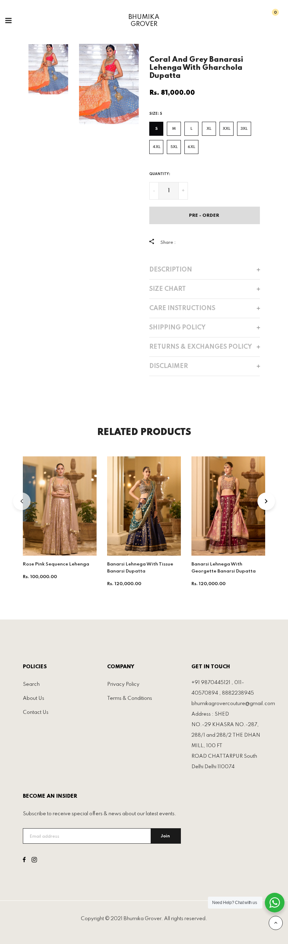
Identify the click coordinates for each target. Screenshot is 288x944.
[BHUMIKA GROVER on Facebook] (24, 861)
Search (31, 684)
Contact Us (35, 712)
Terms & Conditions (129, 698)
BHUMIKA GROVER (144, 20)
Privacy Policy (123, 684)
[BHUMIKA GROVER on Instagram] (34, 861)
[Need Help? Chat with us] (274, 902)
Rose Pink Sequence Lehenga (56, 564)
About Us (33, 698)
